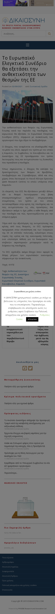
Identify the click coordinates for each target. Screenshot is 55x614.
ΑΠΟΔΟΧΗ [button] (32, 319)
